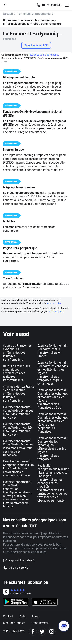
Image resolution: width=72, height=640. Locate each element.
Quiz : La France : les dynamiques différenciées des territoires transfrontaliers (16, 373)
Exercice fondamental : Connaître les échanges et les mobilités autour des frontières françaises (18, 448)
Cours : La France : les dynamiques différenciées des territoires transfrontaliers (17, 352)
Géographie (43, 14)
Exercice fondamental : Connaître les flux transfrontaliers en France (52, 351)
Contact (8, 616)
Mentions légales (14, 623)
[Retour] (6, 5)
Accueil (8, 14)
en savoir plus (54, 303)
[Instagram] (52, 632)
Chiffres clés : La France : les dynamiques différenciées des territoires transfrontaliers (18, 393)
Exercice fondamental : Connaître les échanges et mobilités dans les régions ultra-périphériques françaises (52, 422)
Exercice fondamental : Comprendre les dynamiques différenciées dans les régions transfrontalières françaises (52, 448)
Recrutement (40, 623)
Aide (22, 616)
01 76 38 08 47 (52, 5)
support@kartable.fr (22, 560)
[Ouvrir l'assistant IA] (64, 626)
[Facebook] (33, 632)
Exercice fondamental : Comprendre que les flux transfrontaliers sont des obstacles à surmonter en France (18, 468)
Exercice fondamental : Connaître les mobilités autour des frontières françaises (18, 429)
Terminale (24, 14)
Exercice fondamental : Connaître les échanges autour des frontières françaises (18, 412)
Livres (36, 616)
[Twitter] (42, 632)
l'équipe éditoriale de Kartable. (44, 55)
